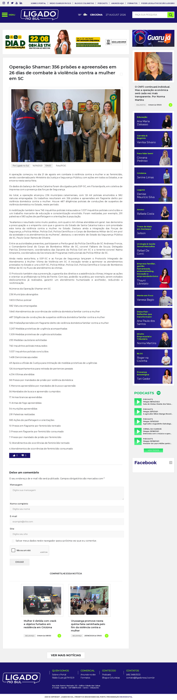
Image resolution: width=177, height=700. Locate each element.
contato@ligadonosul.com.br (140, 669)
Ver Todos (153, 450)
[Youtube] (16, 3)
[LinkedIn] (21, 3)
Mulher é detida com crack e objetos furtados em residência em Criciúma (40, 616)
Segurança (29, 627)
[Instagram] (4, 3)
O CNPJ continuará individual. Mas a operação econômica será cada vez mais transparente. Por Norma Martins (152, 93)
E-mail (13, 508)
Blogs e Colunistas (84, 3)
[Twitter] (12, 3)
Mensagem (16, 476)
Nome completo (19, 495)
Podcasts (102, 3)
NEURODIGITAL (126, 689)
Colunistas (141, 105)
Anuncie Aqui (117, 3)
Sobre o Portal (38, 3)
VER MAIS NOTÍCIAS (66, 647)
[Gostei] (14, 447)
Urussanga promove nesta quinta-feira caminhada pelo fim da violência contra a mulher (88, 617)
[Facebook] (8, 3)
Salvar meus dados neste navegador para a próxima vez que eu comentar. (56, 532)
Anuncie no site (88, 666)
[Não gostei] (23, 447)
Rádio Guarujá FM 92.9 (60, 3)
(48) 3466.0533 (133, 666)
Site (12, 520)
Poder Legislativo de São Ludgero (157, 3)
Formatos (132, 3)
